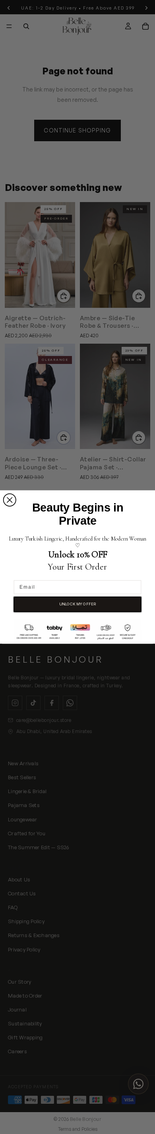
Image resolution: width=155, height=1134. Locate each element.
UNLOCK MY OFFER (77, 604)
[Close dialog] (10, 500)
